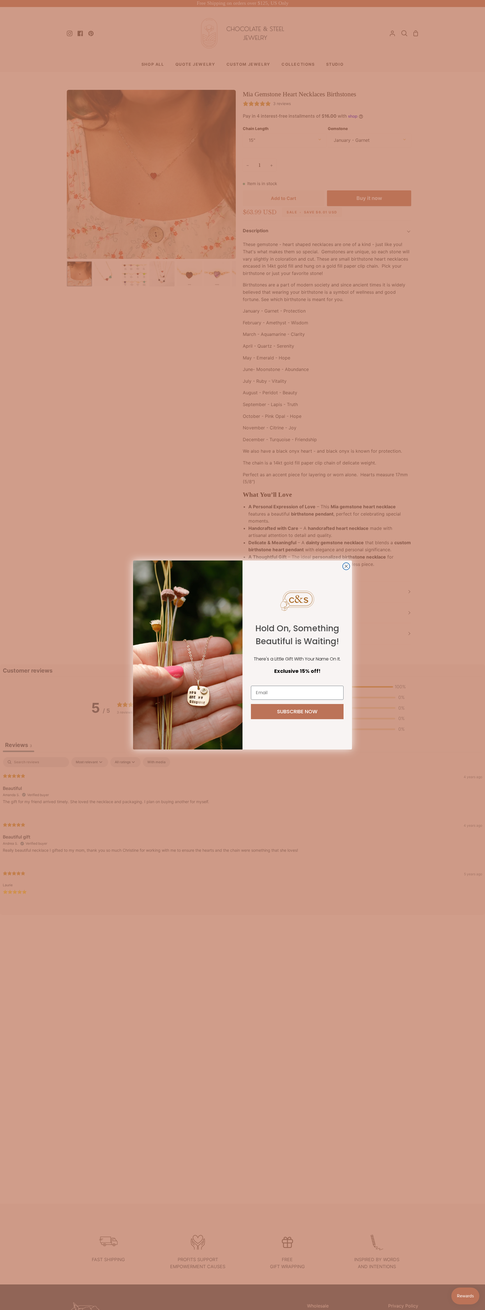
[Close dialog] (346, 566)
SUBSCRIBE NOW (297, 711)
